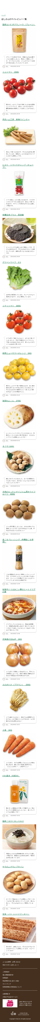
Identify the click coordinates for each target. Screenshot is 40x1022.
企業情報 (5, 994)
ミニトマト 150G (10, 72)
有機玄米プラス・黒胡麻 (13, 215)
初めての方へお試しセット (11, 965)
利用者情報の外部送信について (12, 987)
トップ (3, 15)
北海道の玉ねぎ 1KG (12, 639)
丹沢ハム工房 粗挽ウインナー (16, 119)
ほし (7, 66)
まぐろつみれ (8, 446)
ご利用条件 (6, 972)
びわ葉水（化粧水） (11, 776)
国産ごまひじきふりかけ (13, 821)
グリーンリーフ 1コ (11, 262)
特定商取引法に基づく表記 (11, 981)
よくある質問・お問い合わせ (11, 962)
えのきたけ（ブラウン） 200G (16, 685)
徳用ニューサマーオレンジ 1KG (17, 353)
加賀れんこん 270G (11, 401)
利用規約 (5, 978)
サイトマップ (7, 984)
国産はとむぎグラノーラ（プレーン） (18, 24)
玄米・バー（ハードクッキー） (16, 914)
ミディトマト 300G (11, 306)
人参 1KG (7, 730)
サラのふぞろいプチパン (13, 867)
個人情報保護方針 (8, 975)
